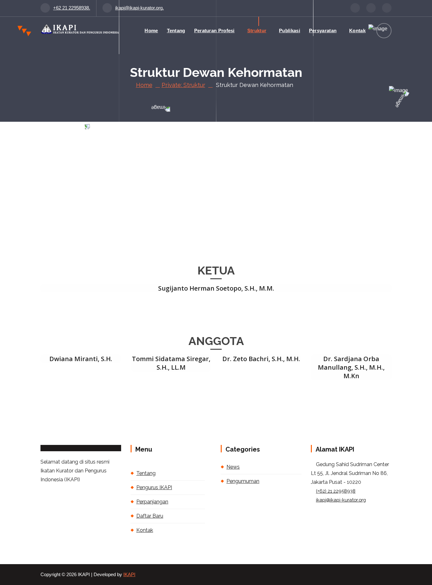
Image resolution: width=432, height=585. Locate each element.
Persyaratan (322, 30)
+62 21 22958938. (71, 7)
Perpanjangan (152, 502)
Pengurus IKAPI (154, 487)
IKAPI (129, 574)
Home (151, 30)
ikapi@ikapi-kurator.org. (139, 7)
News (233, 467)
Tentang (176, 30)
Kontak (357, 30)
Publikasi (289, 30)
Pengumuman (242, 481)
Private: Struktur (183, 85)
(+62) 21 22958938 (335, 491)
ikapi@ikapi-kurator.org (341, 499)
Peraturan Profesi (214, 30)
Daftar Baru (149, 516)
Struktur (256, 30)
